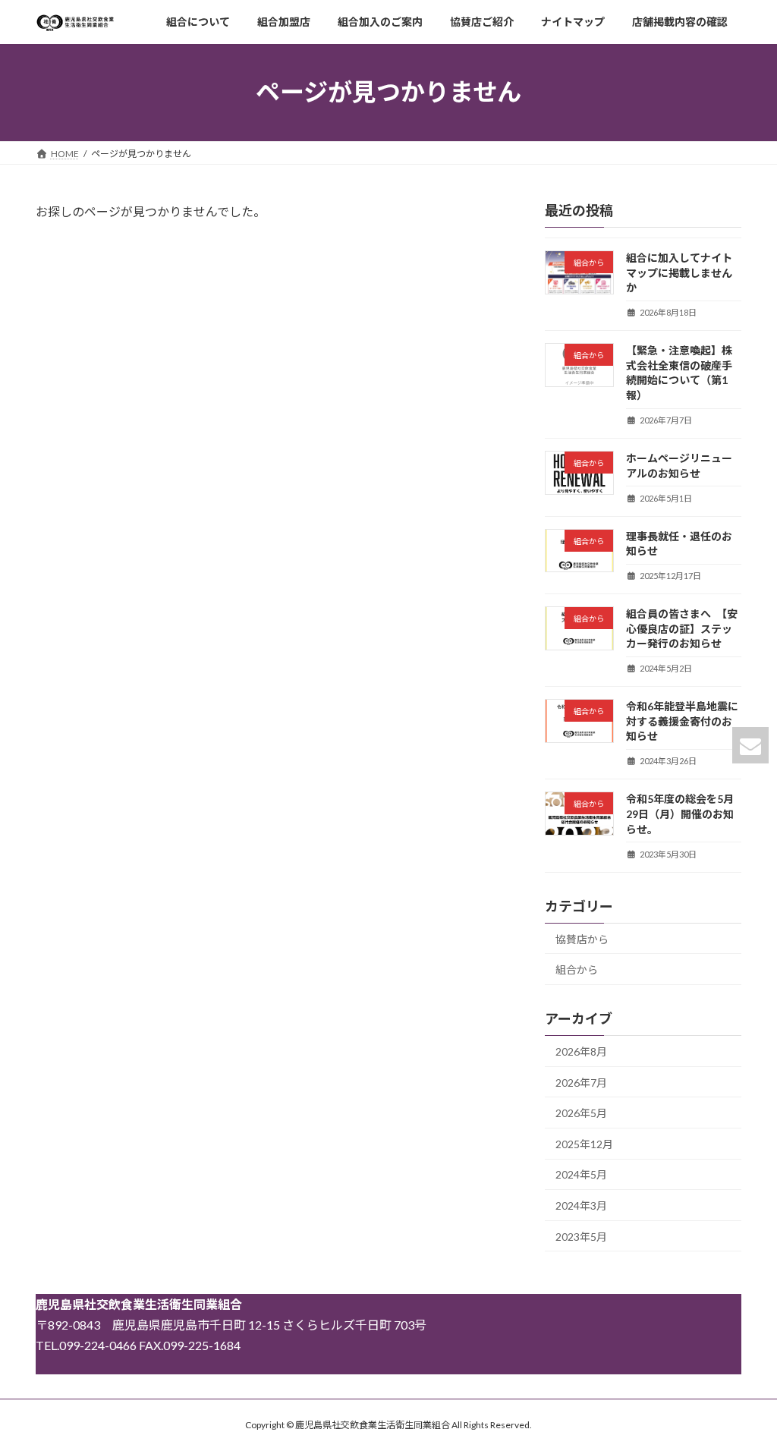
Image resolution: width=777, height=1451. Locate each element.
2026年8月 (581, 1051)
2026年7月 (581, 1081)
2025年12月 (584, 1143)
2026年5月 (581, 1112)
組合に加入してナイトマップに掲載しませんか (679, 272)
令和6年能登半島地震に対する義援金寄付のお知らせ (682, 721)
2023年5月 (581, 1235)
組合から (576, 969)
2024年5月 (581, 1174)
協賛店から (582, 938)
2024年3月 (581, 1205)
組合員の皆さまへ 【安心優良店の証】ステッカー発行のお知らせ (682, 628)
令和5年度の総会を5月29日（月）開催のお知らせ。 (680, 813)
